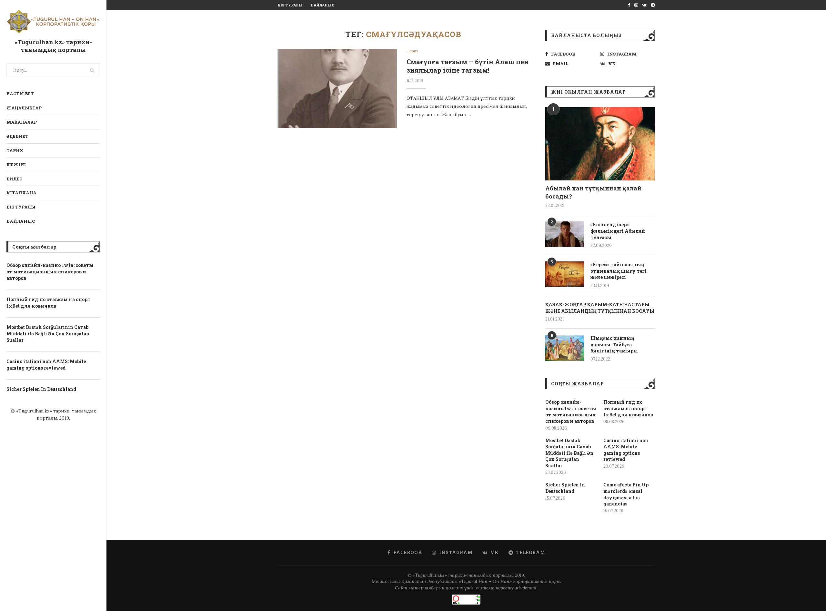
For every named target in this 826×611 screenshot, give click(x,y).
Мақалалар (21, 122)
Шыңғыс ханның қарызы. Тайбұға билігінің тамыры (614, 344)
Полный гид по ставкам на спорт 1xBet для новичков (48, 302)
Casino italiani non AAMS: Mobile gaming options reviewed (46, 364)
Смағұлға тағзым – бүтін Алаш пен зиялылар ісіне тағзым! (468, 65)
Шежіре (16, 165)
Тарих (14, 150)
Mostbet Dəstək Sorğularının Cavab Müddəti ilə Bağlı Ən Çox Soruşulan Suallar (47, 333)
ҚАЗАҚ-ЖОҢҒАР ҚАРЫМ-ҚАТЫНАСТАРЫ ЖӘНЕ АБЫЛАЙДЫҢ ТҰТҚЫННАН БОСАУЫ (599, 307)
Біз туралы (20, 207)
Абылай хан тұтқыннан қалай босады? (593, 192)
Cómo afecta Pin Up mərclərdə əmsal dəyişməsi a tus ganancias (626, 494)
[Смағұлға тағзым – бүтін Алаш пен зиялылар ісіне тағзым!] (337, 88)
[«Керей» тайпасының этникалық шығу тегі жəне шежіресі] (564, 274)
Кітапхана (21, 193)
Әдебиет (17, 136)
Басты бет (20, 94)
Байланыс (20, 221)
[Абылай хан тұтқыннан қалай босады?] (600, 143)
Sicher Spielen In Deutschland (41, 389)
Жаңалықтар (24, 108)
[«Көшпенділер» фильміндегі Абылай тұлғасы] (564, 234)
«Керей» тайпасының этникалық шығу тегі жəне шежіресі (618, 270)
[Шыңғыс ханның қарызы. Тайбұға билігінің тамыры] (564, 348)
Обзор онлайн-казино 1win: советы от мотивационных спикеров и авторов (50, 271)
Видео (14, 179)
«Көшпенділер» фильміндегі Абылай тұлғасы (617, 230)
